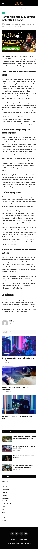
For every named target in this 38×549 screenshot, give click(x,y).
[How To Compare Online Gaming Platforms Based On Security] (19, 346)
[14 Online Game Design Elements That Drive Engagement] (19, 375)
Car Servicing (5, 498)
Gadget (4, 506)
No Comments (10, 26)
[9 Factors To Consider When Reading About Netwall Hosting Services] (7, 467)
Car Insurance (5, 492)
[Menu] (3, 3)
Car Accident (5, 489)
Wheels (4, 520)
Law (3, 509)
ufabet (16, 103)
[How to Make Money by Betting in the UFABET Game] (19, 41)
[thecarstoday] (19, 3)
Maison (8, 24)
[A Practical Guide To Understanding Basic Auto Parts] (7, 458)
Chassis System (6, 501)
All (3, 12)
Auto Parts (5, 481)
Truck (3, 518)
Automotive (5, 487)
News (3, 512)
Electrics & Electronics (8, 504)
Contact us (14, 539)
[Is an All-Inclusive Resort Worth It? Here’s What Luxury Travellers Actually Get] (7, 439)
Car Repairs (5, 495)
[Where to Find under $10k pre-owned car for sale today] (7, 448)
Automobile (5, 484)
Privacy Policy (23, 539)
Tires (3, 515)
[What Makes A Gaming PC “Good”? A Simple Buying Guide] (19, 404)
